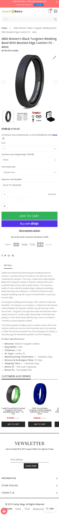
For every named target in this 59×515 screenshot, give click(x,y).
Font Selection (8, 167)
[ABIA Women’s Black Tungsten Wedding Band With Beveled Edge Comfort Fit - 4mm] (8, 116)
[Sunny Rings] (12, 11)
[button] (5, 194)
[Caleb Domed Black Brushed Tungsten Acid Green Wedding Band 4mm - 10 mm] (13, 394)
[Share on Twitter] (5, 255)
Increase (5, 206)
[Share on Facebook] (2, 255)
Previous (4, 81)
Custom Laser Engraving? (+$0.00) (18, 154)
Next (55, 81)
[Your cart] (4, 511)
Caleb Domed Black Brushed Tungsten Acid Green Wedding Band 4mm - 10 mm (13, 411)
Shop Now (39, 5)
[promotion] (57, 2)
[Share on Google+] (9, 255)
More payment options (29, 230)
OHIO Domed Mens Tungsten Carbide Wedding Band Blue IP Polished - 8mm (40, 411)
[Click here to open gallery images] (55, 57)
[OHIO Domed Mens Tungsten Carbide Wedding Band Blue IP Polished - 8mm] (40, 394)
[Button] (55, 11)
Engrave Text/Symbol (12, 179)
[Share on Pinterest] (13, 255)
